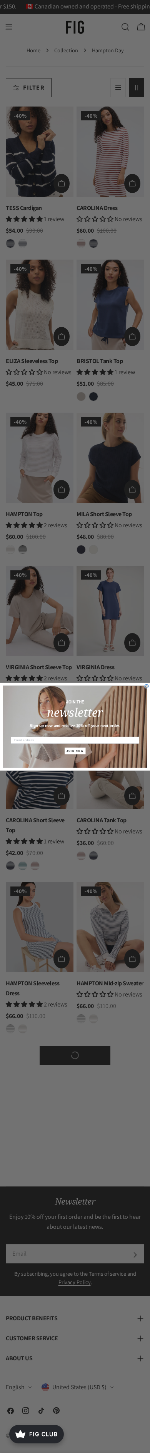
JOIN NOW (75, 751)
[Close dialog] (146, 686)
